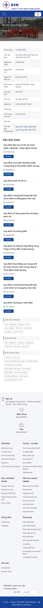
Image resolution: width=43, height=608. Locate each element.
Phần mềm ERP (28, 537)
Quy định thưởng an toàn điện (18, 302)
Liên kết (16, 592)
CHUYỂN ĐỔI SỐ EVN (30, 557)
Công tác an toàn (7, 489)
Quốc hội (16, 357)
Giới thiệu (5, 443)
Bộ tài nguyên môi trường (13, 368)
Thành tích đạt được (8, 459)
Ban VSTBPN (27, 463)
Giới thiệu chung (7, 448)
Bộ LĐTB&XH (9, 372)
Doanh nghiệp (9, 328)
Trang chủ (6, 30)
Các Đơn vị (4, 463)
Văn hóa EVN (27, 489)
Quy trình (25, 346)
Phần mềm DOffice (29, 526)
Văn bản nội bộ (6, 571)
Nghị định (13, 324)
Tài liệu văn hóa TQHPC (31, 486)
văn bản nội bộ (17, 332)
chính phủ (8, 357)
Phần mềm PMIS (28, 522)
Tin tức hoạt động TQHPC (15, 25)
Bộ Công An (23, 376)
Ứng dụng (27, 517)
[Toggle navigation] (4, 13)
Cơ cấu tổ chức (6, 452)
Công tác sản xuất (7, 486)
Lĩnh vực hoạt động (8, 455)
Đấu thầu (19, 328)
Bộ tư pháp (18, 365)
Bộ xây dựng (9, 365)
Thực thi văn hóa (28, 501)
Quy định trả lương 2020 (15, 231)
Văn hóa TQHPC (28, 504)
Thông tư (21, 324)
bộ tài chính (26, 368)
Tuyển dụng (5, 522)
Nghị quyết (29, 343)
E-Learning (26, 544)
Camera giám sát (28, 548)
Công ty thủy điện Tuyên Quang (14, 361)
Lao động (8, 332)
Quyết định (8, 346)
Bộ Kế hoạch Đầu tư (21, 372)
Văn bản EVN (5, 568)
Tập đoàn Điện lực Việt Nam (13, 380)
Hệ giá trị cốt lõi (28, 493)
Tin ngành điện (28, 452)
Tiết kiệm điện (27, 472)
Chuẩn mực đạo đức (30, 497)
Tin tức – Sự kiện (30, 443)
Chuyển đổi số (28, 459)
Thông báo (6, 517)
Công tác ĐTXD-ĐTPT (8, 493)
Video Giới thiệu (28, 511)
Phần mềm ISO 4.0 (29, 533)
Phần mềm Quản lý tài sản (32, 529)
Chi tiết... (8, 156)
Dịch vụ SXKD (6, 503)
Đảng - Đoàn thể (28, 455)
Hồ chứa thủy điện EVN (31, 540)
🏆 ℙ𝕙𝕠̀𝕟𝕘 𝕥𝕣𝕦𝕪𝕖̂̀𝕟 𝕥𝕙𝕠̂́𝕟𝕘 (10, 466)
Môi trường (27, 328)
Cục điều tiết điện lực (11, 376)
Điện (27, 324)
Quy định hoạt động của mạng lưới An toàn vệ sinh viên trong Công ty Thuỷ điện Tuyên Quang (20, 267)
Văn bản (5, 563)
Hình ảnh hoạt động (30, 508)
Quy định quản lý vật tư (15, 180)
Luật (6, 324)
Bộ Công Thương (32, 361)
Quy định (17, 346)
